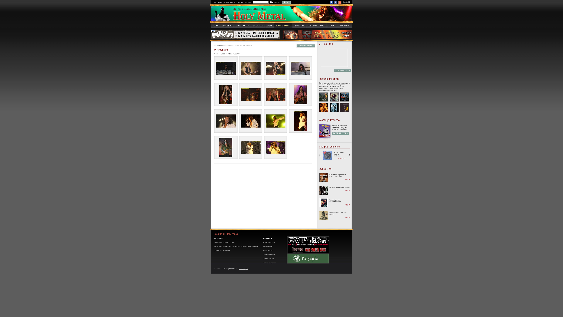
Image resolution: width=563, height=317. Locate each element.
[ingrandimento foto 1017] (300, 121)
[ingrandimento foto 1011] (300, 94)
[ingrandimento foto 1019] (250, 147)
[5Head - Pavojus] (344, 97)
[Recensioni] (242, 25)
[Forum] (332, 25)
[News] (269, 25)
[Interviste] (228, 25)
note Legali (243, 269)
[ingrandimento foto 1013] (250, 121)
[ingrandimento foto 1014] (275, 121)
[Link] (323, 25)
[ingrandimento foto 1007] (300, 68)
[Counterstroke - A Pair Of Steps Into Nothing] (334, 107)
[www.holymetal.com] (259, 16)
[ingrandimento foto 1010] (275, 94)
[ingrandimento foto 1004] (226, 68)
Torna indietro (306, 46)
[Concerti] (298, 25)
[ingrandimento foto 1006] (275, 68)
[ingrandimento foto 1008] (226, 94)
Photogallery (229, 45)
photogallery (341, 70)
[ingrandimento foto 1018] (226, 147)
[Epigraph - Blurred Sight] (323, 97)
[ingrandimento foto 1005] (250, 68)
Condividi (346, 2)
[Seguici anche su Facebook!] (335, 2)
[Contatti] (312, 25)
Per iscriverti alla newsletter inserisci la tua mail (232, 2)
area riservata (344, 26)
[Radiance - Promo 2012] (334, 97)
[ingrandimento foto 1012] (226, 121)
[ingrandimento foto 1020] (275, 147)
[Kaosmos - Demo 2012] (323, 107)
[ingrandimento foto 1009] (250, 94)
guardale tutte (339, 133)
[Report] (257, 25)
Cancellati (276, 2)
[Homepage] (216, 25)
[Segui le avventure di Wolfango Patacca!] (325, 140)
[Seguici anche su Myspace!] (331, 2)
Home (220, 45)
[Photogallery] (283, 25)
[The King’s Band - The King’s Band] (344, 107)
